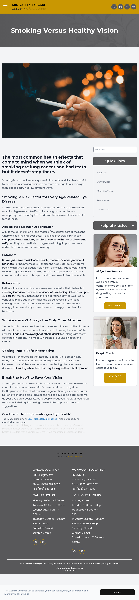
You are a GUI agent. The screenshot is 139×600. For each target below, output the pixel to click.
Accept (117, 592)
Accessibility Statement (80, 563)
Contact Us (103, 209)
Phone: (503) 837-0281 (85, 484)
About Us (102, 172)
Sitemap (114, 563)
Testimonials (103, 200)
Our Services (103, 181)
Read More (115, 305)
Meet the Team (105, 191)
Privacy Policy (101, 563)
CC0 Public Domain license (42, 419)
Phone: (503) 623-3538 (46, 484)
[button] (5, 7)
